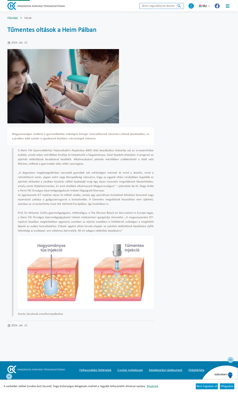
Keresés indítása (179, 6)
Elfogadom (227, 386)
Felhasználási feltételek (95, 370)
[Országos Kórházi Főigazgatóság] (36, 6)
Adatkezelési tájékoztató (165, 370)
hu (204, 6)
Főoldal (12, 18)
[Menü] (228, 6)
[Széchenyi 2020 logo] (231, 360)
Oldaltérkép (196, 370)
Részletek (152, 386)
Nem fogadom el (207, 386)
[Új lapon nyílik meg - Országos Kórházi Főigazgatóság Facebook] (217, 6)
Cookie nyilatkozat (130, 370)
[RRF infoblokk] (9, 376)
